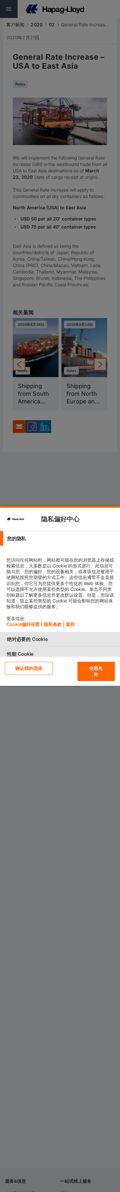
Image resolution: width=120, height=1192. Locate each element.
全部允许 (96, 671)
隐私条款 (53, 624)
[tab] (60, 538)
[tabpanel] (60, 588)
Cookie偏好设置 (23, 624)
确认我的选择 (29, 668)
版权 (70, 624)
